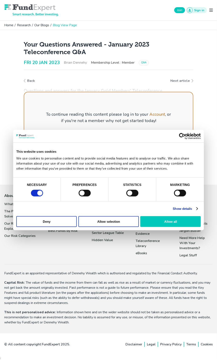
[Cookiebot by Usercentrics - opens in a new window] (182, 136)
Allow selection (108, 221)
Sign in (199, 10)
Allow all (170, 221)
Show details (182, 208)
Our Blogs (41, 25)
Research (24, 25)
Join (179, 10)
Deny (46, 221)
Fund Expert (31, 10)
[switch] (85, 193)
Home (8, 25)
